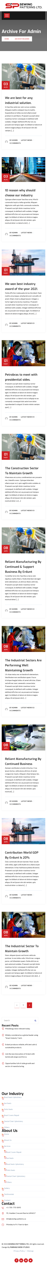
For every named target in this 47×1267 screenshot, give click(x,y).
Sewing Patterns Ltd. (19, 1244)
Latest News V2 (27, 609)
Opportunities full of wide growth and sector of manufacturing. (19, 1064)
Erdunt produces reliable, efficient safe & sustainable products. (21, 1045)
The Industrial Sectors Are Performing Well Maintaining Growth (23, 665)
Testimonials (9, 1194)
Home (7, 39)
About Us (8, 1140)
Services (7, 1146)
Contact (7, 1200)
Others (6, 1127)
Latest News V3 (27, 323)
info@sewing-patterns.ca (16, 1219)
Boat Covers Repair (11, 1115)
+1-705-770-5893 (13, 1207)
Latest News (26, 140)
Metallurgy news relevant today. (17, 1028)
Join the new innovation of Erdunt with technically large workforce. (20, 1055)
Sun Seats (7, 1103)
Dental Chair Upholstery (13, 1121)
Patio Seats (8, 1109)
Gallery (7, 1188)
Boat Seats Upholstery (13, 1097)
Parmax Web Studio (20, 1247)
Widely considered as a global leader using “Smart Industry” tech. (21, 1036)
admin (15, 140)
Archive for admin (22, 39)
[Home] (23, 5)
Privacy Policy (19, 1251)
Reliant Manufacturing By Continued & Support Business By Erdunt (23, 567)
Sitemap (30, 1251)
